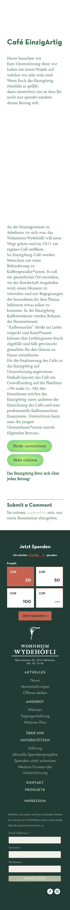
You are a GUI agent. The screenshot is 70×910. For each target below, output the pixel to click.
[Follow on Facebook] (50, 891)
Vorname (14, 848)
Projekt (11, 563)
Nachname (15, 862)
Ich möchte (20, 555)
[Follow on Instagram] (57, 891)
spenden (51, 555)
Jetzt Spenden (33, 616)
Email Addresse (19, 834)
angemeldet (36, 512)
